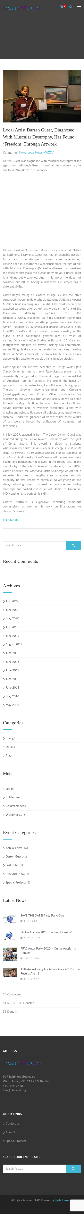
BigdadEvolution (64, 1200)
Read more (10, 520)
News (22, 152)
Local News (35, 152)
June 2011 (12, 687)
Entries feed (13, 797)
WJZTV (49, 152)
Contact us (12, 1123)
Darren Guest (14, 856)
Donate (10, 746)
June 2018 (12, 653)
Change (10, 738)
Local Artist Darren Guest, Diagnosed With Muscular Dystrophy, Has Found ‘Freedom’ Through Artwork (38, 137)
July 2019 (12, 627)
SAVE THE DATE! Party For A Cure (42, 915)
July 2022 (12, 601)
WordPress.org (15, 814)
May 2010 (12, 696)
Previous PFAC (15, 874)
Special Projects (16, 882)
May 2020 (12, 618)
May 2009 (12, 705)
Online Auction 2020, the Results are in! (46, 932)
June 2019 (12, 635)
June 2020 (12, 609)
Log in (9, 788)
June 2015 (12, 661)
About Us (12, 1132)
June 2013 (12, 670)
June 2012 (12, 679)
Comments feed (16, 806)
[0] (60, 7)
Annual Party (14, 848)
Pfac (8, 755)
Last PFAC (12, 865)
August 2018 (14, 644)
